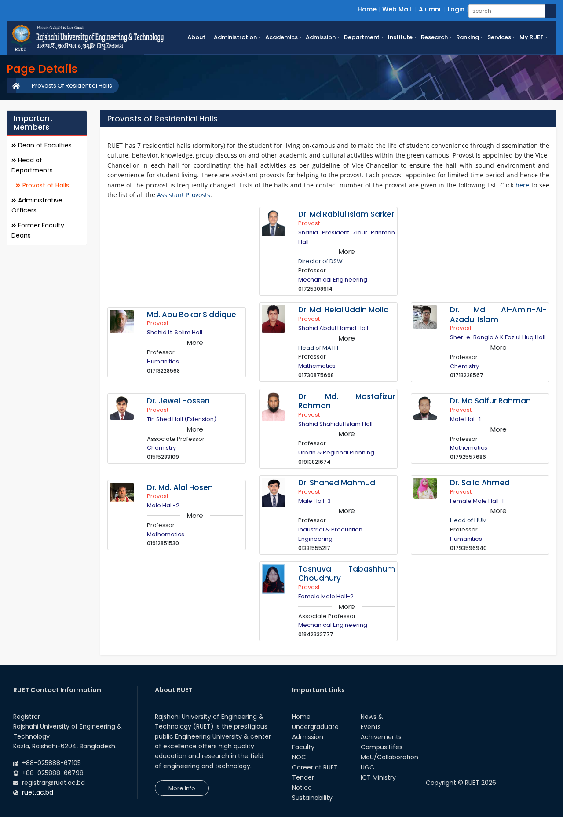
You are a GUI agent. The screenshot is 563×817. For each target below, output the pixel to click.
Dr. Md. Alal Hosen (180, 487)
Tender (303, 777)
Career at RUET (315, 767)
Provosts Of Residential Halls (72, 85)
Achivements (381, 737)
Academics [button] (281, 37)
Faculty (303, 747)
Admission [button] (321, 37)
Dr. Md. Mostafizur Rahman (346, 401)
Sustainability (312, 797)
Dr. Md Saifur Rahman (490, 401)
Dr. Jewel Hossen (178, 401)
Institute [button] (400, 37)
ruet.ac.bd (37, 792)
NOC (299, 757)
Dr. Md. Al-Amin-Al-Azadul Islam (498, 314)
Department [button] (362, 37)
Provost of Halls (45, 184)
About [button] (196, 37)
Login (456, 9)
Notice (302, 787)
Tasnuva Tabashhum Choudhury (346, 574)
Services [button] (499, 37)
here (522, 185)
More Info (181, 788)
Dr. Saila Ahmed (480, 482)
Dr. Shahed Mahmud (336, 482)
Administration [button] (235, 37)
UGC (367, 767)
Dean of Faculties (44, 144)
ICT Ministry (378, 777)
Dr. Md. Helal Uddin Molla (343, 309)
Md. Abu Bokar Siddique (191, 314)
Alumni (429, 9)
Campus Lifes (381, 747)
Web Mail (396, 9)
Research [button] (434, 37)
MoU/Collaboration (389, 757)
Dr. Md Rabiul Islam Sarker (346, 214)
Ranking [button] (467, 37)
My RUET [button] (531, 37)
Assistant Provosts (183, 195)
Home (367, 9)
